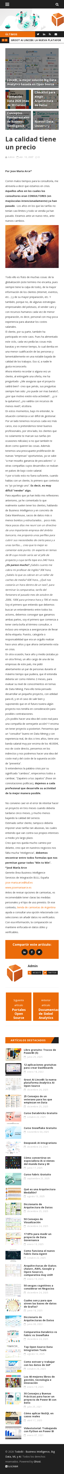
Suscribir (12, 1466)
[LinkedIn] (44, 34)
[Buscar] (57, 4)
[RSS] (50, 34)
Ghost (37, 1461)
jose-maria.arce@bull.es (19, 882)
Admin (11, 157)
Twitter (52, 972)
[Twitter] (38, 34)
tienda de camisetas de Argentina (36, 907)
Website (37, 972)
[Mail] (56, 34)
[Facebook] (32, 952)
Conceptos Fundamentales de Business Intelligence (36, 40)
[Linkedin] (25, 952)
